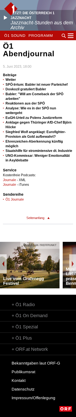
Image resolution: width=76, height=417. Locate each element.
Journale (9, 180)
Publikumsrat (23, 372)
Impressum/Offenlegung (33, 398)
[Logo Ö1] (11, 8)
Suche (64, 36)
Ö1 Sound (15, 35)
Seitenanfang (35, 218)
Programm (40, 35)
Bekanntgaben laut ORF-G (36, 363)
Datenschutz (23, 389)
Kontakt (19, 380)
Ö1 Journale (14, 199)
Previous (3, 263)
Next (72, 263)
